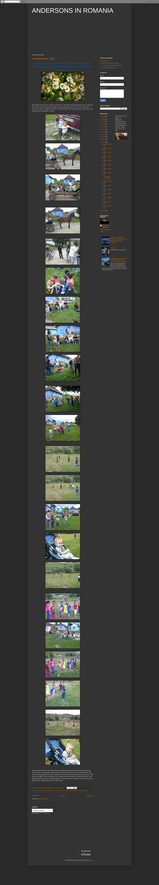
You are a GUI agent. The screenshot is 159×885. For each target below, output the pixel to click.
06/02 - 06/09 (107, 173)
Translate (46, 813)
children (58, 790)
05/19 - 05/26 (107, 185)
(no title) (113, 248)
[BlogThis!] (70, 788)
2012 (103, 210)
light (71, 790)
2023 (103, 121)
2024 (103, 119)
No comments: (60, 787)
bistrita (45, 790)
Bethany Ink (105, 61)
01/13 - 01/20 (107, 206)
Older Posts (89, 795)
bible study (39, 790)
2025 (103, 116)
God (66, 790)
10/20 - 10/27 (107, 152)
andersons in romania (106, 226)
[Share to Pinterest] (76, 788)
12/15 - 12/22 (107, 144)
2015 (103, 137)
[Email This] (68, 788)
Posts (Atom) (43, 799)
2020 (103, 127)
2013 (103, 142)
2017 (103, 132)
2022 (103, 124)
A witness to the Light (43, 58)
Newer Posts (36, 795)
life (68, 790)
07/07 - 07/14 (107, 164)
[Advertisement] (79, 35)
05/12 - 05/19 (107, 189)
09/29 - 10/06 (107, 156)
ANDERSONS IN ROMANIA (72, 10)
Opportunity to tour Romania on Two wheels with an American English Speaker (119, 260)
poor (77, 790)
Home (63, 795)
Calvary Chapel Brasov (108, 67)
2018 (103, 129)
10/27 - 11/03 (107, 148)
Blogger (91, 860)
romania (81, 790)
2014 (103, 139)
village (85, 790)
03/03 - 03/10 (107, 202)
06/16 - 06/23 (107, 169)
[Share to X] (72, 788)
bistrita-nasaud (51, 790)
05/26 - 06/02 (107, 181)
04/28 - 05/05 (107, 197)
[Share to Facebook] (74, 788)
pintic (73, 790)
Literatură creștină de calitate (110, 63)
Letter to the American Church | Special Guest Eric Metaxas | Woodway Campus (119, 240)
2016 (103, 134)
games (62, 790)
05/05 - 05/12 (107, 193)
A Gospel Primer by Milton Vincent (112, 65)
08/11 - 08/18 (107, 160)
